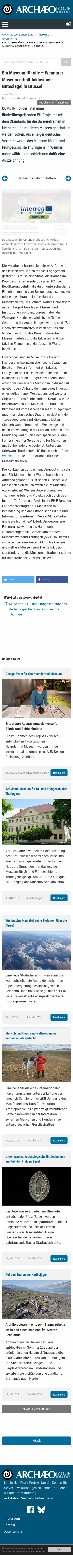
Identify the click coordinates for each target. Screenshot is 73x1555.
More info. (41, 1551)
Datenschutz (13, 1531)
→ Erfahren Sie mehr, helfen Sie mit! (30, 1498)
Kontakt (9, 1525)
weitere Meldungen (37, 1409)
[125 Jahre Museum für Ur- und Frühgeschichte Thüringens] (36, 822)
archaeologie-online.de (17, 34)
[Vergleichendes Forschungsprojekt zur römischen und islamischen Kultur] (5, 178)
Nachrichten (10, 38)
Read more (59, 772)
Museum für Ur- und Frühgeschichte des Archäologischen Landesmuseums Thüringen (37, 609)
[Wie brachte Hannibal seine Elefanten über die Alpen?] (36, 950)
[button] (18, 579)
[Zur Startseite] (36, 9)
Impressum (12, 1518)
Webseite (8, 456)
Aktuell (44, 34)
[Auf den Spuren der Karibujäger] (36, 1299)
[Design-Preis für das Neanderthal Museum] (36, 698)
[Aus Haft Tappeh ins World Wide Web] (68, 178)
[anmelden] (68, 24)
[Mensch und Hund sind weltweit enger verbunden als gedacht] (36, 1062)
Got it (59, 1549)
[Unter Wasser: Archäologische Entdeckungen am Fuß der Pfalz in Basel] (36, 1186)
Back (37, 1440)
